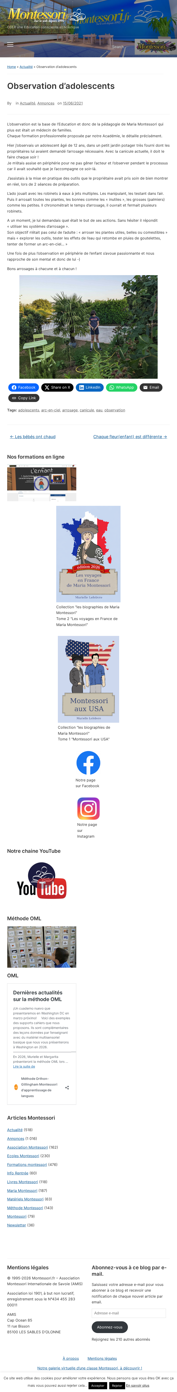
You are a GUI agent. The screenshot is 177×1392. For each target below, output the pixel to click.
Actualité (26, 67)
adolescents (28, 410)
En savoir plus (137, 1385)
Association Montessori (27, 1147)
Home (11, 67)
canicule (87, 410)
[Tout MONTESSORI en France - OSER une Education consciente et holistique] (46, 14)
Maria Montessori (22, 1190)
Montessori (17, 1216)
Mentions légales (102, 1358)
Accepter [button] (97, 1385)
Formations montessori (27, 1164)
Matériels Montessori (25, 1199)
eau (99, 410)
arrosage (70, 410)
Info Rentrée (17, 1173)
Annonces (15, 1138)
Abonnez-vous (109, 1327)
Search (162, 47)
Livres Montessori (22, 1181)
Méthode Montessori (25, 1208)
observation (114, 410)
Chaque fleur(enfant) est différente (130, 436)
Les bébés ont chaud (33, 436)
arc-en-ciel (50, 410)
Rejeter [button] (117, 1385)
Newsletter (16, 1225)
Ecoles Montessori (23, 1155)
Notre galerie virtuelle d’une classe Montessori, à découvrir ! (89, 1368)
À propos (71, 1358)
